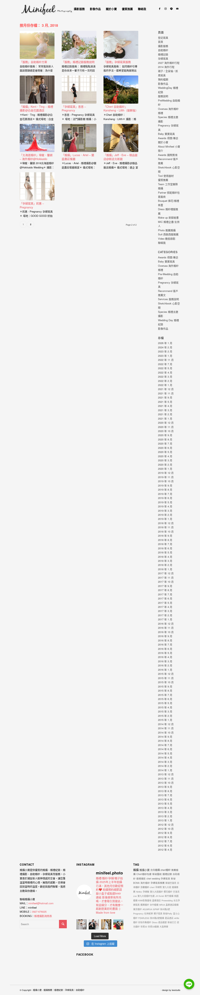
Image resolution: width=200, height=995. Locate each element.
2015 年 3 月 (165, 711)
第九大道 (166, 887)
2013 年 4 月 (165, 808)
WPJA (162, 904)
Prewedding (167, 900)
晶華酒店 (156, 900)
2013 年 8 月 (165, 791)
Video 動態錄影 (166, 238)
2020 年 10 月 (166, 431)
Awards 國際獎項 (167, 155)
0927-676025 (39, 911)
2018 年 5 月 (165, 552)
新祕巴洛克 (170, 882)
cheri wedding (153, 878)
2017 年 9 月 (165, 586)
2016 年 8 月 (165, 640)
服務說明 (163, 96)
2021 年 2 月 (165, 414)
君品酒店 (169, 917)
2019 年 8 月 (165, 489)
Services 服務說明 (168, 299)
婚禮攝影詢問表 (43, 916)
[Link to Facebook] (160, 9)
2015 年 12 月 (166, 674)
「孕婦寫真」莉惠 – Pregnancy (32, 205)
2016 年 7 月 (165, 644)
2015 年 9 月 (165, 686)
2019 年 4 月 (165, 506)
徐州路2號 (165, 909)
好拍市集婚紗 (144, 922)
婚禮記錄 (163, 54)
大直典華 (164, 926)
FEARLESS (143, 917)
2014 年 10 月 (166, 732)
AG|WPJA (147, 909)
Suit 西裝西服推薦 (168, 234)
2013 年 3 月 (165, 812)
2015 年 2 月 (165, 716)
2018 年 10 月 (166, 531)
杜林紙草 (148, 913)
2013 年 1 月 (165, 820)
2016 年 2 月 (165, 665)
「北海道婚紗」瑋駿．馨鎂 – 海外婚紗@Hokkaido (36, 157)
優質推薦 (163, 180)
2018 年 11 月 (166, 527)
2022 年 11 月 (166, 360)
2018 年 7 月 (165, 544)
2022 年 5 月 (165, 368)
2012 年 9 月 (165, 833)
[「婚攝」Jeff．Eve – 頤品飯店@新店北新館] (121, 138)
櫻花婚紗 (168, 891)
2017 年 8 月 (165, 590)
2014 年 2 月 (165, 766)
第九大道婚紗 (156, 891)
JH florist (159, 895)
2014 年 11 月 (166, 728)
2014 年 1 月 (165, 770)
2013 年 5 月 (165, 803)
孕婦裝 (146, 891)
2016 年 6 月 (165, 649)
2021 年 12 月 (166, 389)
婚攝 (136, 870)
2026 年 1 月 (165, 343)
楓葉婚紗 (144, 904)
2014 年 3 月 (165, 762)
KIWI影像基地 (144, 900)
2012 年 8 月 (165, 837)
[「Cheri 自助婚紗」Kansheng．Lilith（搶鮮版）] (121, 90)
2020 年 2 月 (165, 464)
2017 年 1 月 (165, 619)
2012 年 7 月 (165, 841)
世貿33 (143, 926)
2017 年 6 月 (165, 598)
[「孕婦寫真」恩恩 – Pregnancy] (79, 90)
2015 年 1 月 (165, 720)
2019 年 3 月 (165, 510)
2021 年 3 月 (165, 410)
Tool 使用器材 (166, 176)
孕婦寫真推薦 (158, 882)
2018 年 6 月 (165, 548)
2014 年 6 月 (165, 749)
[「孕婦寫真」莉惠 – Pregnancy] (37, 186)
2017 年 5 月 (165, 603)
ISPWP (156, 909)
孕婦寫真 (163, 58)
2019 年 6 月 (165, 498)
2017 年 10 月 (166, 581)
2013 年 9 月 (165, 787)
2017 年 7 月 (165, 594)
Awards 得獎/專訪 (168, 138)
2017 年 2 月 (165, 615)
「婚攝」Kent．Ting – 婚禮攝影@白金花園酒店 (36, 108)
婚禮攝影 (141, 878)
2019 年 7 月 (165, 494)
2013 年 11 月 (166, 778)
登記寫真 (163, 37)
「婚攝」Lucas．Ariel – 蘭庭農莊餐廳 (78, 157)
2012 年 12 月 (166, 824)
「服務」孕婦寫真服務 (117, 62)
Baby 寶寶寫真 (166, 134)
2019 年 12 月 (166, 473)
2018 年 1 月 (165, 569)
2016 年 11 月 (166, 628)
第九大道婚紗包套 (146, 895)
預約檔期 (163, 79)
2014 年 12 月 (166, 724)
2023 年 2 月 (165, 351)
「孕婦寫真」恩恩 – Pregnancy (74, 108)
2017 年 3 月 (165, 611)
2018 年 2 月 (165, 565)
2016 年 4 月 (165, 657)
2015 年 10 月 (166, 682)
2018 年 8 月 (165, 540)
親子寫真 (158, 913)
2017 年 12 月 (166, 573)
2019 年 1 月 (165, 519)
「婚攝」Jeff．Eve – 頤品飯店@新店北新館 (121, 157)
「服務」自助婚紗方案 (33, 62)
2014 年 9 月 (165, 736)
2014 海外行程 (166, 67)
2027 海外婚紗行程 (168, 63)
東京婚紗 (137, 909)
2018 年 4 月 (165, 556)
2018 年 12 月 (166, 523)
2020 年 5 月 (165, 452)
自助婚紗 (163, 50)
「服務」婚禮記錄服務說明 (78, 62)
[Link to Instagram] (166, 9)
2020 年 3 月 (165, 460)
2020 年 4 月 (165, 456)
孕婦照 (158, 887)
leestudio (176, 989)
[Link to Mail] (177, 9)
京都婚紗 (144, 887)
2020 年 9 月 (165, 435)
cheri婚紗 (166, 869)
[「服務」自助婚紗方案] (37, 45)
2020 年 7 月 (165, 443)
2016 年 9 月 (165, 636)
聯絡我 (162, 243)
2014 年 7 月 (165, 745)
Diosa (154, 922)
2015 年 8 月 (165, 690)
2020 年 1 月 (165, 468)
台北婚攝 (155, 869)
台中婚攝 (154, 904)
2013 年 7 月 (165, 795)
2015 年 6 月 (165, 699)
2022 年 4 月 (165, 372)
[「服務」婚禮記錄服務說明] (79, 45)
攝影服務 (163, 46)
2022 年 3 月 (165, 376)
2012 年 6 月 (165, 845)
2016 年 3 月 (165, 661)
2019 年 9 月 (165, 485)
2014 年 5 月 (165, 753)
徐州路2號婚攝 (157, 917)
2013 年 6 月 (165, 799)
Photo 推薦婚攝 (167, 230)
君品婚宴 (162, 922)
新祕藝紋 (157, 874)
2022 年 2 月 (165, 381)
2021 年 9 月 (165, 397)
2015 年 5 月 (165, 703)
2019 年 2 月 (165, 515)
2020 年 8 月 (165, 439)
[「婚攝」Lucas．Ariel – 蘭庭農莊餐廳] (79, 138)
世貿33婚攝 (153, 926)
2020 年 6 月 (165, 448)
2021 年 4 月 (165, 406)
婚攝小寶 (144, 870)
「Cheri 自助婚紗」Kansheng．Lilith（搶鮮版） (121, 108)
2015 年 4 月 (165, 707)
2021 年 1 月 (165, 418)
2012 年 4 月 (165, 849)
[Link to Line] (171, 9)
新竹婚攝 (169, 895)
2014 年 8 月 (165, 740)
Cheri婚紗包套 (144, 874)
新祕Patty (167, 913)
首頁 (160, 42)
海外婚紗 (145, 882)
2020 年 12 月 (166, 422)
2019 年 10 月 (166, 481)
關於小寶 (163, 142)
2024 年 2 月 (165, 347)
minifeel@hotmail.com (41, 903)
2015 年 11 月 (166, 678)
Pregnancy (138, 913)
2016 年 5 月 (165, 653)
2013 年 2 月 (165, 816)
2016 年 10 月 (166, 632)
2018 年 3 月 (165, 561)
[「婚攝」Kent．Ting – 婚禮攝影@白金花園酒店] (37, 90)
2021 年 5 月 (165, 402)
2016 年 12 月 (166, 623)
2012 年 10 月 (166, 829)
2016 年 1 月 (165, 669)
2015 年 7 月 (165, 695)
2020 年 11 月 (166, 427)
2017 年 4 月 (165, 607)
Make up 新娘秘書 (168, 217)
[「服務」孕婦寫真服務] (121, 45)
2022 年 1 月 (165, 385)
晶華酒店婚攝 (172, 904)
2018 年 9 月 (165, 535)
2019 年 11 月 (166, 477)
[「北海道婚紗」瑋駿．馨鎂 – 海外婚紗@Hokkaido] (37, 138)
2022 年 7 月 (165, 364)
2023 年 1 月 (165, 355)
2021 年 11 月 (166, 393)
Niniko (139, 891)
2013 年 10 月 (166, 782)
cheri (152, 887)
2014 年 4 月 (165, 757)
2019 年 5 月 (165, 502)
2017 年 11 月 (166, 577)
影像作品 (163, 83)
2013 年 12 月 (166, 774)
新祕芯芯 (172, 922)
